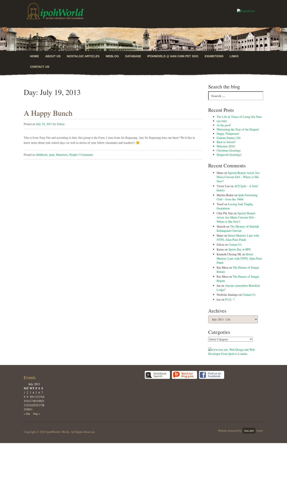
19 (37, 401)
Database (133, 56)
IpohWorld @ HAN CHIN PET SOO (172, 56)
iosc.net (249, 430)
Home (34, 56)
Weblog (112, 56)
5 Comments (85, 155)
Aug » (36, 413)
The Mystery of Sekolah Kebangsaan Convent (238, 228)
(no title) (222, 121)
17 (31, 401)
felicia (60, 124)
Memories (62, 155)
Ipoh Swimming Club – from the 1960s (237, 197)
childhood (41, 155)
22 (25, 405)
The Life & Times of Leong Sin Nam (239, 117)
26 (37, 405)
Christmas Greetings (229, 150)
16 (28, 401)
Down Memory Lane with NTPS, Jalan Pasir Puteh (238, 237)
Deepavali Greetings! (229, 155)
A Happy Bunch (48, 113)
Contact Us (39, 66)
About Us (53, 56)
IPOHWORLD (55, 11)
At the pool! (224, 125)
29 (25, 409)
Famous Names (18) (229, 138)
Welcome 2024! (226, 146)
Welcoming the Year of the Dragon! (238, 129)
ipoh (51, 155)
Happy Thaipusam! (228, 134)
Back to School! (226, 142)
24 (31, 405)
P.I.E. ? (229, 299)
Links (234, 56)
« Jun (27, 413)
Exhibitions (214, 56)
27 (39, 405)
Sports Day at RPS (239, 249)
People (73, 155)
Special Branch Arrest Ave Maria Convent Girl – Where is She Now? (238, 177)
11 (34, 397)
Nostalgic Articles (83, 56)
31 (31, 409)
